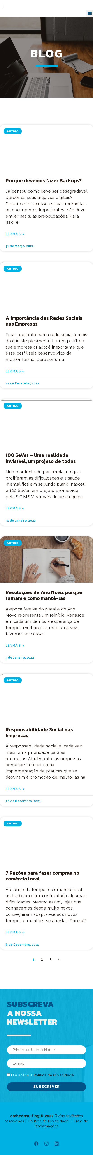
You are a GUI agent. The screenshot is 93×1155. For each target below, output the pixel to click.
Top (89, 1151)
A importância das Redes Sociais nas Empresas (44, 321)
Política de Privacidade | (50, 1121)
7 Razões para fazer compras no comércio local (42, 876)
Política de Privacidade (53, 1075)
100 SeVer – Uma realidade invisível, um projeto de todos (41, 458)
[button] (89, 13)
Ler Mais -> (15, 234)
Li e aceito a (42, 1075)
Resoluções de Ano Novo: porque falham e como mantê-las (44, 595)
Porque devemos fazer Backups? (44, 180)
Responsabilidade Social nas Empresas (39, 732)
